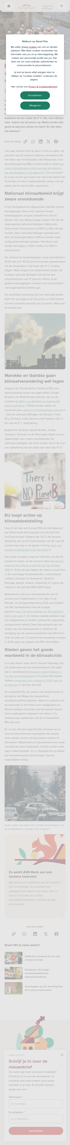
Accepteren (35, 95)
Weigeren (35, 105)
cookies (33, 47)
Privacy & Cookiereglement (42, 86)
